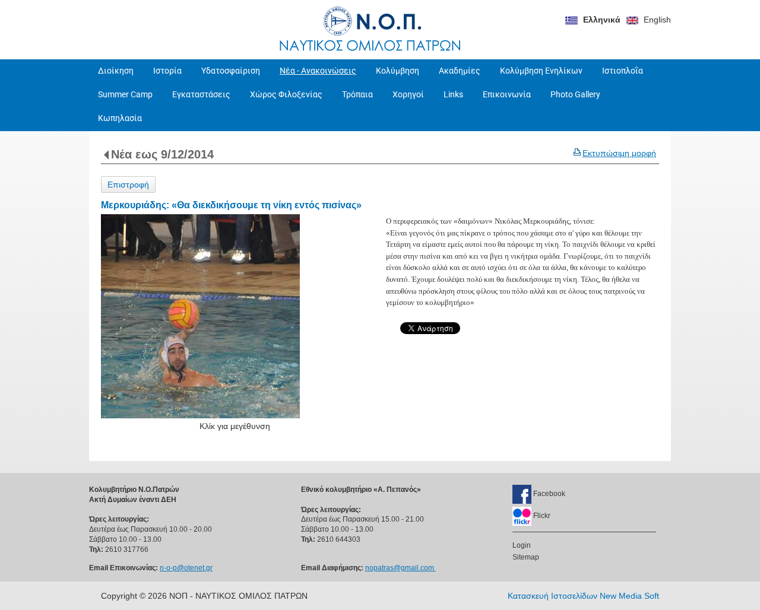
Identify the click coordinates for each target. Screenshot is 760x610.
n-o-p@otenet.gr (186, 568)
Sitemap (525, 557)
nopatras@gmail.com (400, 568)
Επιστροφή (128, 184)
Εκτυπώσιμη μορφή (619, 153)
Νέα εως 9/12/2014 (162, 154)
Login (521, 545)
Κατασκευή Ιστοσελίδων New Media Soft (583, 596)
